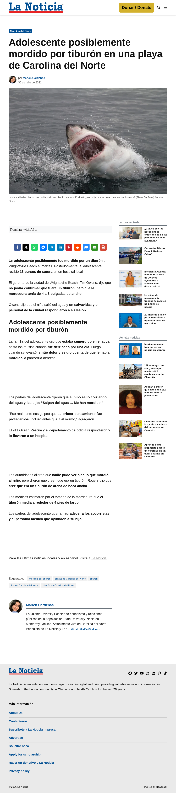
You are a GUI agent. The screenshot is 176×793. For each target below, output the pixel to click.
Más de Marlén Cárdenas (85, 629)
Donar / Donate (136, 7)
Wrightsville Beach (64, 283)
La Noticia (99, 558)
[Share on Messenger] (43, 247)
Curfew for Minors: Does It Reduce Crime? (155, 251)
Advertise (16, 738)
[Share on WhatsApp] (34, 247)
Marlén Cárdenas (34, 78)
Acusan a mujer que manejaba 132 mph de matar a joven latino (155, 391)
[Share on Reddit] (77, 247)
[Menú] (165, 8)
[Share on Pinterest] (68, 247)
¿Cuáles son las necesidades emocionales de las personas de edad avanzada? (155, 234)
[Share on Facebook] (17, 247)
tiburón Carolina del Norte (24, 585)
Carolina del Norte (20, 31)
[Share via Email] (94, 247)
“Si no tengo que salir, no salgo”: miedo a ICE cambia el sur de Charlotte (154, 371)
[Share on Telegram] (51, 247)
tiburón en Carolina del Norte (58, 585)
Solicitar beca (19, 746)
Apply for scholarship (25, 754)
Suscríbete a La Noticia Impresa (32, 729)
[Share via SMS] (86, 247)
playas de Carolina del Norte (70, 578)
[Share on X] (26, 247)
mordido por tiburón (40, 578)
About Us (16, 713)
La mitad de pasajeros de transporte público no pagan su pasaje (155, 301)
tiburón (94, 578)
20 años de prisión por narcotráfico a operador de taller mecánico (155, 319)
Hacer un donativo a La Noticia (31, 762)
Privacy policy (19, 771)
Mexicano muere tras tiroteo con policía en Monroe (155, 347)
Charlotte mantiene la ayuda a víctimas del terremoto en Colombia (155, 426)
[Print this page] (103, 247)
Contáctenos (18, 721)
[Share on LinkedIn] (60, 247)
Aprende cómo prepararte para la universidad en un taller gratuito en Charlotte (155, 450)
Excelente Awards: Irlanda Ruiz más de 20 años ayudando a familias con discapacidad (155, 279)
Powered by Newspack (154, 786)
